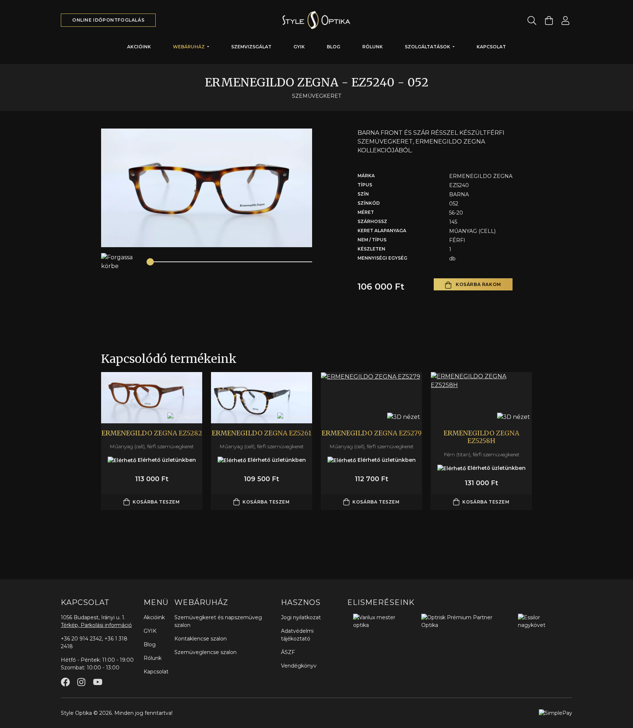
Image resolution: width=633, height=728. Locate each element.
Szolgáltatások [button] (428, 46)
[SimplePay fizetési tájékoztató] (555, 712)
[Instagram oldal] (81, 682)
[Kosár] (549, 20)
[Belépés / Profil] (565, 20)
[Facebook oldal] (65, 682)
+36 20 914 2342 (81, 638)
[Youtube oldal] (98, 682)
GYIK (299, 46)
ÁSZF (288, 652)
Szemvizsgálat (251, 46)
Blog (333, 46)
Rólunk (372, 46)
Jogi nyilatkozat (301, 617)
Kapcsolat (491, 46)
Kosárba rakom (477, 284)
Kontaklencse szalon (200, 638)
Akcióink (139, 46)
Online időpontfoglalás (108, 20)
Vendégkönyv (298, 665)
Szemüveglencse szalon (205, 652)
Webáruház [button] (189, 46)
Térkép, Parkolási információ (96, 625)
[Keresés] (532, 20)
